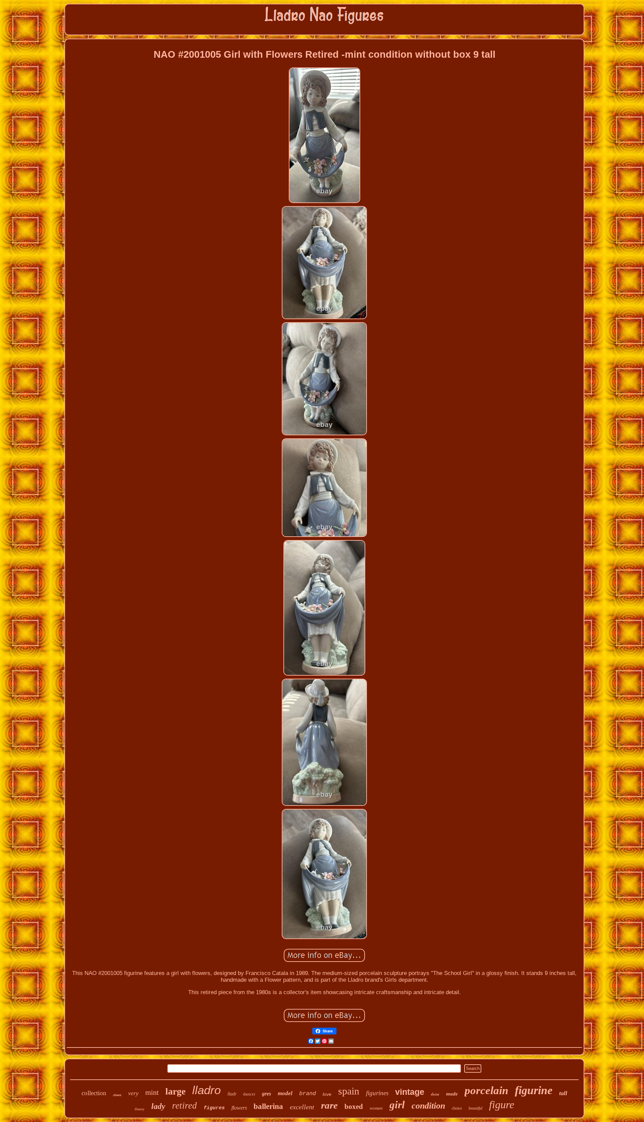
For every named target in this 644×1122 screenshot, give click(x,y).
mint (152, 1092)
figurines (377, 1092)
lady (158, 1106)
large (175, 1091)
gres (266, 1093)
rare (329, 1105)
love (327, 1094)
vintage (409, 1091)
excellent (302, 1107)
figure (501, 1105)
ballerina (268, 1106)
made (452, 1093)
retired (184, 1106)
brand (307, 1093)
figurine (533, 1090)
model (285, 1093)
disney (140, 1109)
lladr (231, 1093)
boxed (353, 1107)
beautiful (475, 1108)
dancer (249, 1093)
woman (376, 1108)
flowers (239, 1108)
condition (428, 1106)
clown (117, 1095)
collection (94, 1092)
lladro (206, 1089)
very (133, 1093)
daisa (435, 1094)
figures (214, 1108)
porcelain (486, 1090)
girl (397, 1105)
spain (348, 1090)
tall (563, 1093)
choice (457, 1108)
